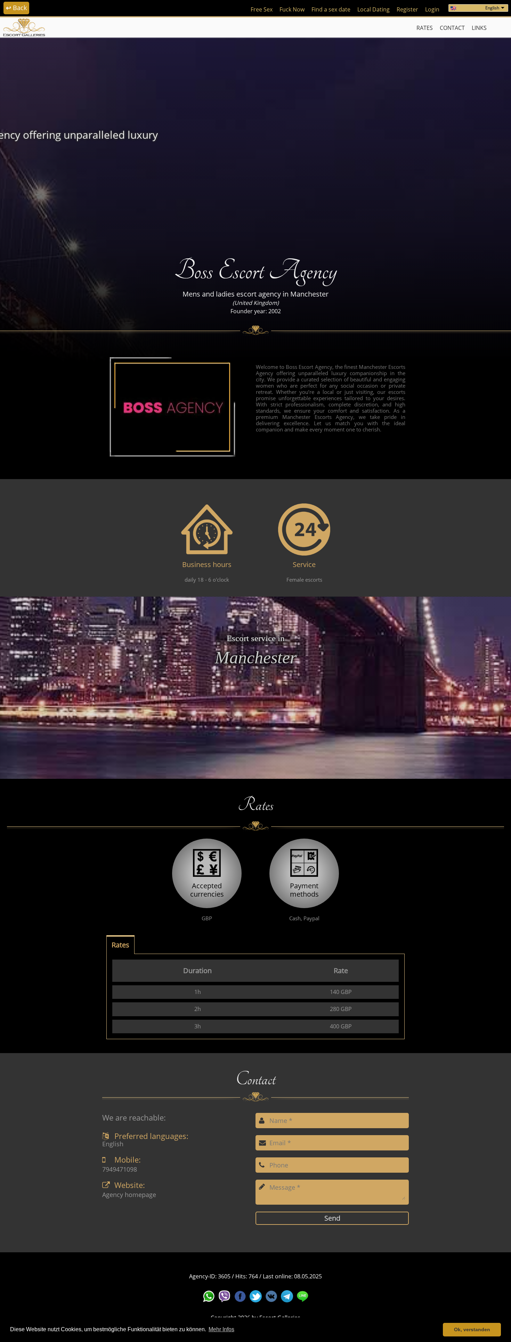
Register (407, 9)
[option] (255, 141)
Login (432, 9)
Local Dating (373, 9)
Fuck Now (292, 9)
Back (16, 7)
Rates (424, 28)
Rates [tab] (120, 944)
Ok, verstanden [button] (472, 1329)
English (492, 8)
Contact (452, 28)
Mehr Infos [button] (221, 1329)
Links (479, 28)
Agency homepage (129, 1195)
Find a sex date (330, 9)
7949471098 (119, 1169)
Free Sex (262, 9)
